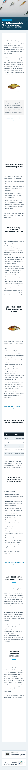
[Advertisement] (14, 142)
